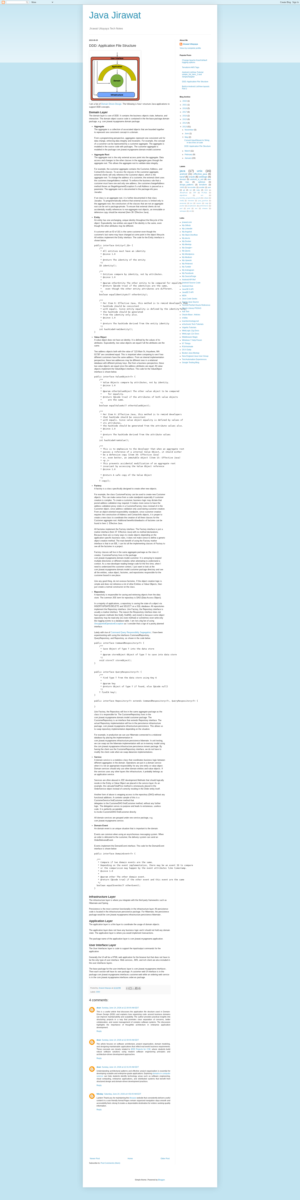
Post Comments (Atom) (110, 1163)
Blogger (161, 1180)
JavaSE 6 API (187, 289)
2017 (184, 112)
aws (209, 179)
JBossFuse (184, 192)
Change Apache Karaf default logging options (194, 61)
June (187, 133)
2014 (184, 123)
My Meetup (186, 244)
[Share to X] (133, 988)
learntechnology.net (190, 321)
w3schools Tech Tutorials (192, 324)
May (187, 137)
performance (203, 206)
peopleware (192, 206)
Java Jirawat (115, 15)
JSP (194, 192)
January (188, 158)
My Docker (186, 241)
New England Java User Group (195, 356)
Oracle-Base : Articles (191, 315)
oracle (192, 176)
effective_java (200, 174)
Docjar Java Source (190, 302)
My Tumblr (186, 267)
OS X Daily (186, 350)
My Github (186, 225)
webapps (183, 211)
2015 (184, 119)
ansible (201, 187)
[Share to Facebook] (136, 988)
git (184, 190)
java (182, 171)
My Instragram (188, 270)
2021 (184, 105)
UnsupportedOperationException (108, 623)
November (189, 130)
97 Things (186, 343)
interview (191, 200)
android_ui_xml (196, 179)
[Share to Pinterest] (139, 988)
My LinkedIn (187, 229)
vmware (205, 208)
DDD (98, 992)
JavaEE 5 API (187, 292)
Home (130, 1158)
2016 (184, 116)
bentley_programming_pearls (190, 198)
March (187, 151)
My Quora (186, 251)
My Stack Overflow (190, 235)
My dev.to (186, 238)
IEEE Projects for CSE (141, 1049)
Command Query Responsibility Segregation (131, 632)
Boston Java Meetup (190, 353)
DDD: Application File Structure (195, 82)
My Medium (187, 257)
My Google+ (187, 248)
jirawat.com (187, 222)
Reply (99, 1031)
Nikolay (100, 1094)
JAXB (182, 187)
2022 (184, 101)
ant (202, 195)
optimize (201, 182)
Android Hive (187, 286)
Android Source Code (191, 283)
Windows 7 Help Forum (192, 340)
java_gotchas (203, 200)
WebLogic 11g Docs (190, 331)
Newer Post (95, 1158)
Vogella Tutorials (189, 327)
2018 (184, 108)
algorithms (183, 195)
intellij (182, 200)
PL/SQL (204, 192)
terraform (203, 185)
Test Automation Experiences (194, 359)
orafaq (185, 318)
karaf (182, 176)
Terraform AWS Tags (190, 67)
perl (181, 208)
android (183, 174)
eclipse (206, 198)
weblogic (203, 176)
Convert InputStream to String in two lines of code (196, 141)
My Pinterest (187, 264)
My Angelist (187, 232)
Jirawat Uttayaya (190, 44)
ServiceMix (191, 187)
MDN (184, 295)
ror (191, 190)
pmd (188, 208)
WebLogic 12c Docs (190, 334)
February (189, 154)
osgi (206, 203)
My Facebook (187, 273)
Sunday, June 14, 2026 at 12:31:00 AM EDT (120, 1067)
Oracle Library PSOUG (191, 308)
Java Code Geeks (189, 299)
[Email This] (127, 988)
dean (99, 1008)
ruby (198, 190)
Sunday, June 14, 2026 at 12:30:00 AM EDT (120, 1008)
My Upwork (187, 260)
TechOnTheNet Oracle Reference (196, 305)
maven (198, 203)
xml (190, 211)
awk (209, 187)
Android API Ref (188, 280)
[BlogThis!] (130, 988)
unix (199, 171)
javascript (183, 203)
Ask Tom (185, 311)
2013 (184, 127)
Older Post (165, 1158)
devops (183, 179)
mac (187, 182)
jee (191, 203)
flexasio (133, 1098)
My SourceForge (189, 276)
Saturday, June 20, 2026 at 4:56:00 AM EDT (122, 1094)
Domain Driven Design (111, 104)
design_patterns (186, 185)
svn (196, 208)
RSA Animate (187, 346)
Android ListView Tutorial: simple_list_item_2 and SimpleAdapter (193, 74)
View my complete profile (190, 48)
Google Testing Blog (190, 362)
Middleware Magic (190, 337)
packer (182, 206)
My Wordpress (188, 254)
